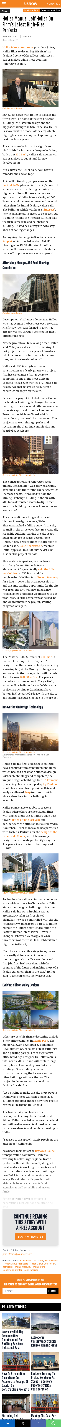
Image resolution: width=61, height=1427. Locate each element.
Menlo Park (40, 1040)
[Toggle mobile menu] (4, 4)
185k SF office (28, 677)
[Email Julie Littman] (17, 40)
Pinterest (48, 209)
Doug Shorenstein (30, 545)
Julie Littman (9, 40)
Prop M (7, 241)
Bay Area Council (45, 1150)
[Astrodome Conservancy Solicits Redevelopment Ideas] (45, 1332)
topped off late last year (25, 819)
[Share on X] (23, 1423)
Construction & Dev (50, 10)
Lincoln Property (47, 577)
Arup (27, 792)
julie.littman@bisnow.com (17, 1254)
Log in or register (30, 1236)
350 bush (38, 1260)
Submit (53, 1291)
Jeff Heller (8, 1266)
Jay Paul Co (50, 784)
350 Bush (21, 154)
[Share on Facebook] (38, 1423)
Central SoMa (11, 185)
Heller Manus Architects (18, 47)
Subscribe (53, 3)
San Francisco (31, 10)
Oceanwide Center (12, 1270)
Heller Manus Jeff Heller (42, 1263)
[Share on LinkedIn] (7, 1423)
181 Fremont (50, 780)
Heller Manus (51, 1260)
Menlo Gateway (23, 1266)
